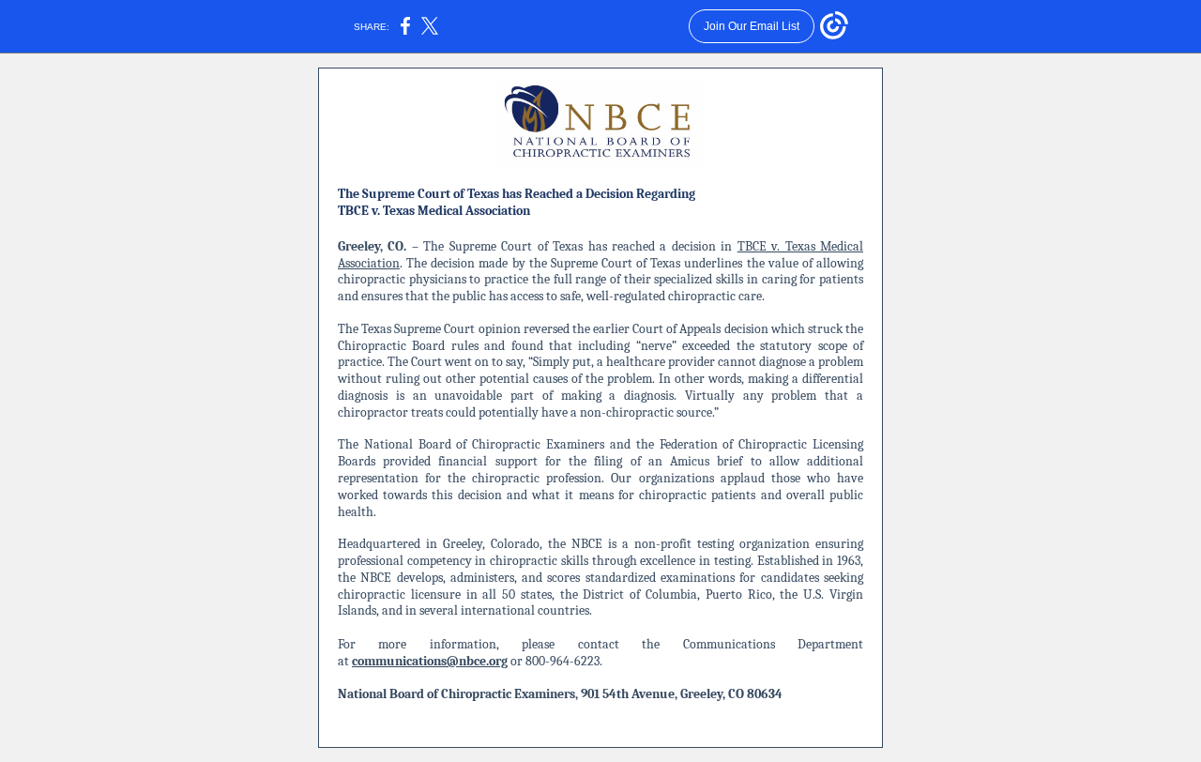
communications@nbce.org (430, 661)
